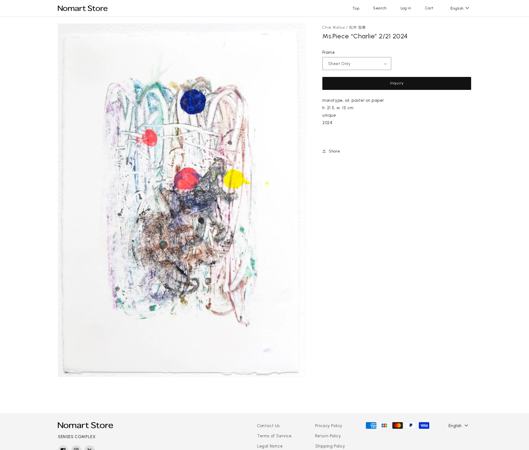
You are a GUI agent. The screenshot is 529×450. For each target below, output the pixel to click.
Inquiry (397, 83)
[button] (380, 8)
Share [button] (334, 151)
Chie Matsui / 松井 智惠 (344, 27)
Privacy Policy (328, 425)
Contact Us (268, 425)
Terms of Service (274, 435)
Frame (328, 52)
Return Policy (328, 435)
